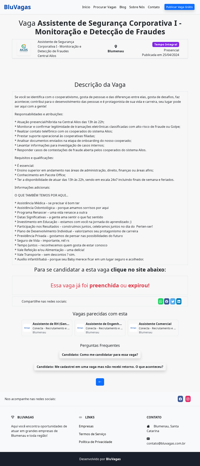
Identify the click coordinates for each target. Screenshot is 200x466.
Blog (123, 7)
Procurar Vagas (104, 7)
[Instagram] (188, 399)
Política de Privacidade (95, 442)
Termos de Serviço (92, 434)
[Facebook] (180, 399)
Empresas (86, 426)
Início (86, 7)
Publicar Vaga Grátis (179, 7)
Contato (154, 7)
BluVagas (17, 7)
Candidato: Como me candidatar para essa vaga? (100, 354)
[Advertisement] (102, 71)
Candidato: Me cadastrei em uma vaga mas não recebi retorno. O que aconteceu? (100, 367)
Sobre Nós (137, 7)
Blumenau (116, 51)
